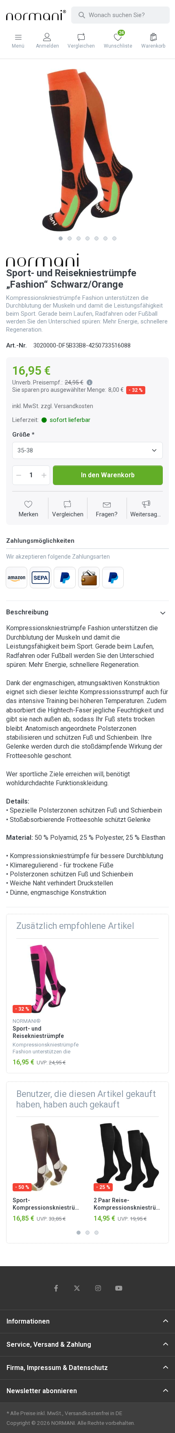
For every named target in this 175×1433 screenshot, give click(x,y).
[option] (87, 150)
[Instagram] (98, 1288)
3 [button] (79, 238)
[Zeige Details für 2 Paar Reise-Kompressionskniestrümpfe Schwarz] (128, 1157)
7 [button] (114, 238)
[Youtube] (119, 1288)
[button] (87, 382)
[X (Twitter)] (77, 1288)
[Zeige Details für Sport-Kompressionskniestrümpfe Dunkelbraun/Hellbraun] (47, 1157)
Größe (21, 434)
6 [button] (105, 238)
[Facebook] (56, 1288)
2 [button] (70, 238)
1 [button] (61, 238)
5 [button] (96, 238)
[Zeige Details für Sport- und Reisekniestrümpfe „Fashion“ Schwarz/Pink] (47, 979)
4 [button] (87, 238)
